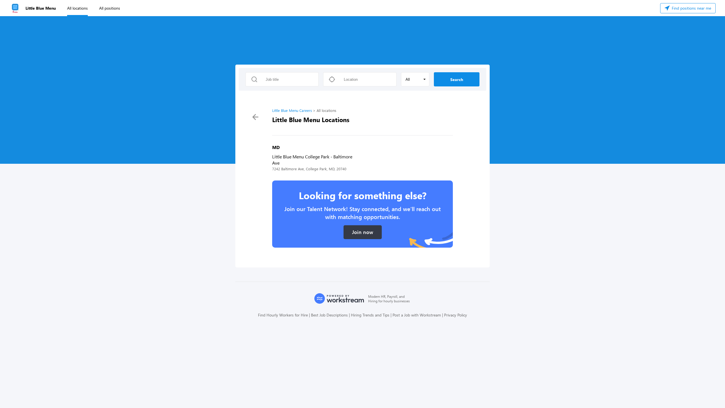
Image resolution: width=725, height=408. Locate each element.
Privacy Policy (455, 315)
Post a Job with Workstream (417, 315)
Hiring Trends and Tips (370, 315)
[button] (415, 79)
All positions (109, 8)
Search (456, 79)
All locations (77, 8)
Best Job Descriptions (329, 315)
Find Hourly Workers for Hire (283, 315)
